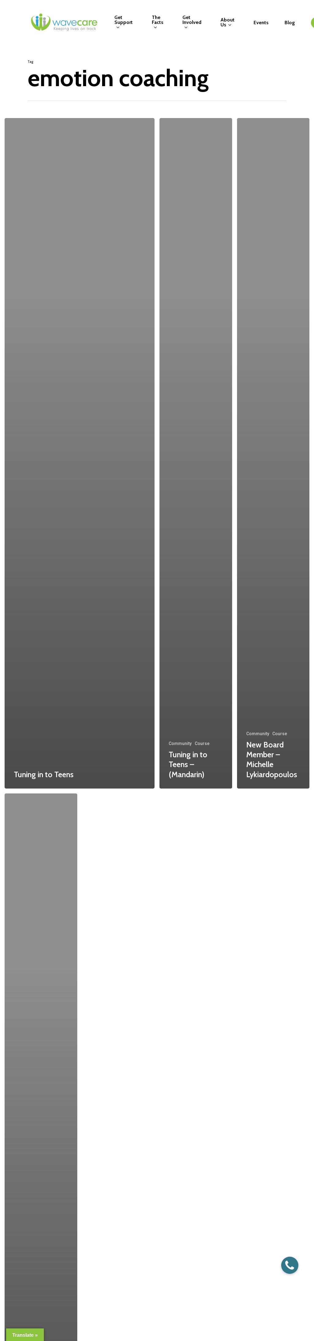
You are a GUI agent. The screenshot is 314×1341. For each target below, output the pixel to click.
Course (202, 743)
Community (180, 743)
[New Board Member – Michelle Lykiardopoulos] (273, 453)
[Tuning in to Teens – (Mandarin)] (195, 453)
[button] (289, 1265)
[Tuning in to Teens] (80, 453)
